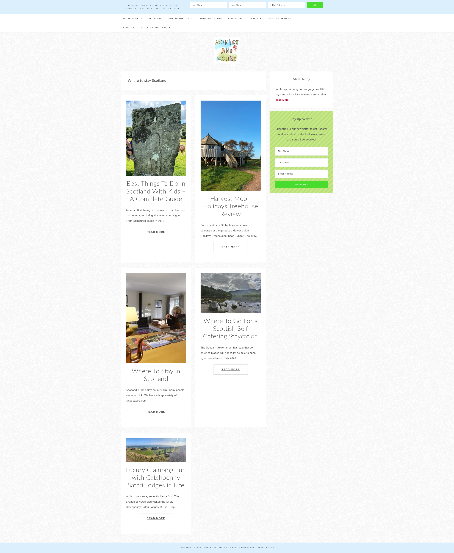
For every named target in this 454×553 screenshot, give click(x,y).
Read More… (283, 99)
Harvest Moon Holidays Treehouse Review (230, 206)
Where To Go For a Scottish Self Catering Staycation (230, 329)
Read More (156, 232)
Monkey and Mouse (227, 50)
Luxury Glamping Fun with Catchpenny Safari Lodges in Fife (156, 478)
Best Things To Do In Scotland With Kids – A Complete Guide (156, 191)
